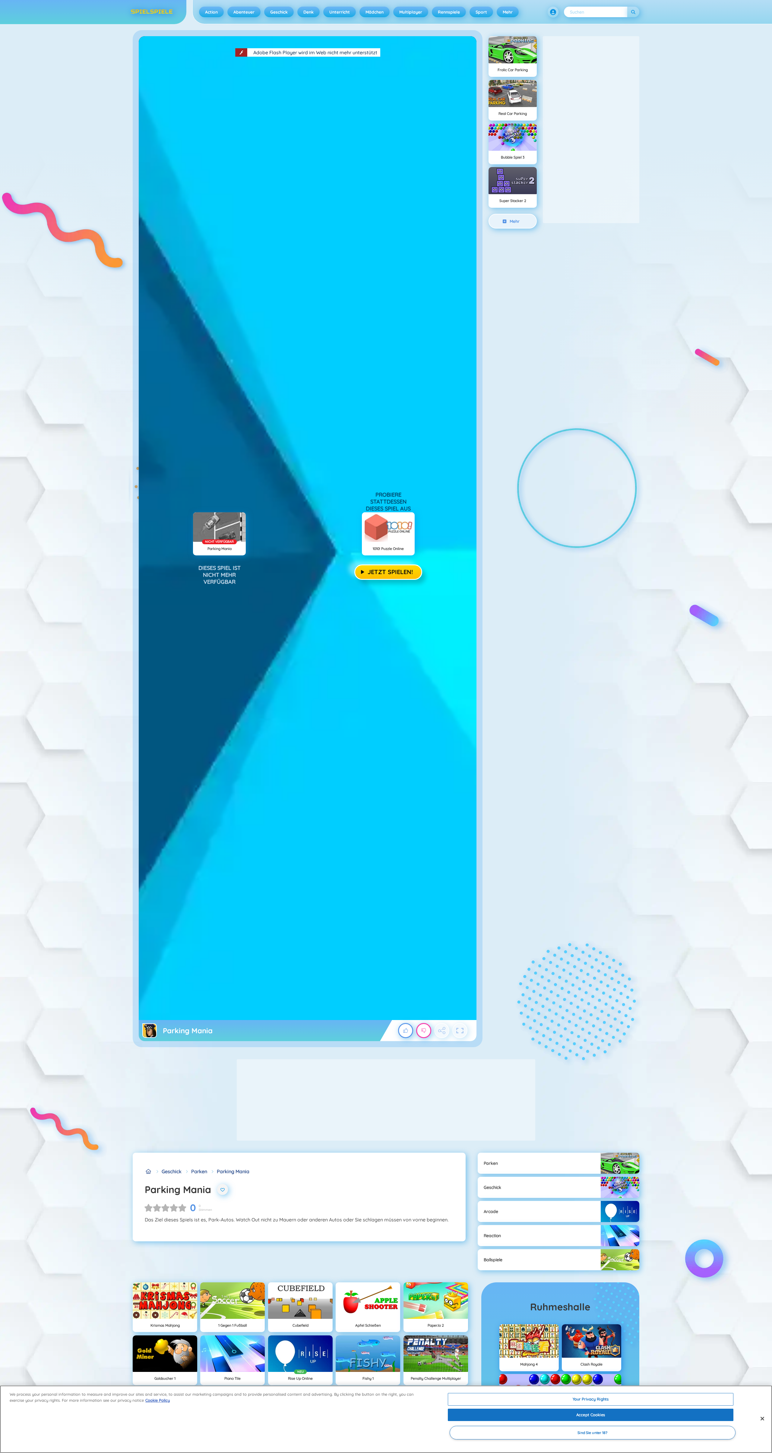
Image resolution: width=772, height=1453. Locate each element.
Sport (481, 12)
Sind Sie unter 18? (592, 1432)
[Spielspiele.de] (148, 1171)
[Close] (762, 1418)
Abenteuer (244, 12)
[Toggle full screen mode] (459, 1030)
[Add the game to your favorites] (222, 1189)
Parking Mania (233, 1171)
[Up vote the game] (405, 1030)
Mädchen (374, 12)
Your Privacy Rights (591, 1399)
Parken (199, 1171)
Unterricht (339, 12)
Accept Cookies (590, 1414)
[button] (553, 12)
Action (211, 12)
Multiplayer (410, 12)
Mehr (508, 12)
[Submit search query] (633, 12)
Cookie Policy (157, 1400)
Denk (308, 12)
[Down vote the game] (423, 1030)
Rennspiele (449, 12)
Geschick (279, 12)
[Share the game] (441, 1030)
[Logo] (151, 12)
